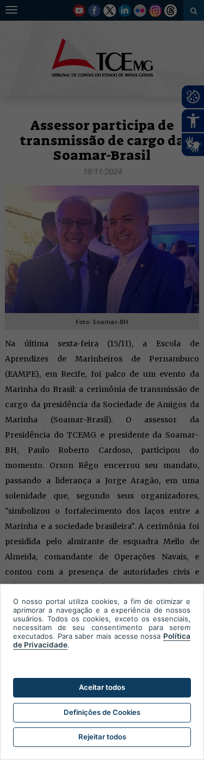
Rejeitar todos (102, 736)
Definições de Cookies (102, 712)
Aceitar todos (102, 687)
